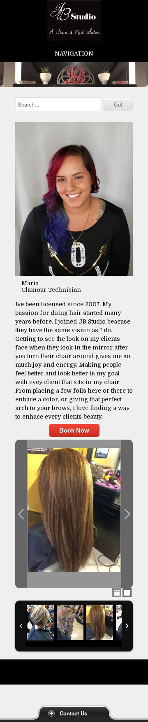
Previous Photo (21, 514)
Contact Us (73, 713)
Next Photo (127, 514)
